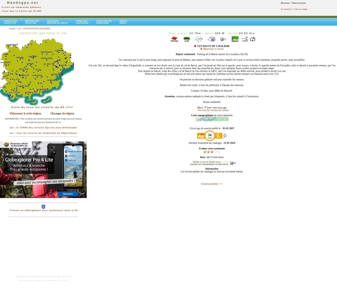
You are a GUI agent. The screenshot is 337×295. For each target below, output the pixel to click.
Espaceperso (123, 22)
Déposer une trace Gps (32, 22)
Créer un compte (301, 9)
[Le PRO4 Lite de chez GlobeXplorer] (43, 201)
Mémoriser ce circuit (213, 49)
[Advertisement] (43, 248)
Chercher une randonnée (104, 22)
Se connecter (286, 9)
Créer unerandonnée (82, 22)
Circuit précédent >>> (212, 184)
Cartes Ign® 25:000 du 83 (10, 22)
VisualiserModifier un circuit (57, 22)
